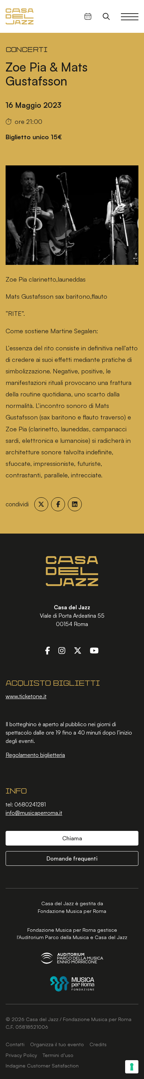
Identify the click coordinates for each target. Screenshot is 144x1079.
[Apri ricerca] (106, 16)
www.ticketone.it (26, 696)
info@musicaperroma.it (34, 812)
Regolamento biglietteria (35, 754)
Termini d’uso (58, 1054)
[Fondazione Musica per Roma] (72, 984)
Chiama (72, 838)
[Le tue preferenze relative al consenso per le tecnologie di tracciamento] (131, 1066)
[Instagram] (61, 650)
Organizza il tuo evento (57, 1044)
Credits (98, 1044)
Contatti (15, 1044)
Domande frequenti (72, 858)
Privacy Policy (21, 1054)
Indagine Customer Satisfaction (42, 1065)
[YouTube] (94, 650)
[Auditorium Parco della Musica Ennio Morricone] (72, 958)
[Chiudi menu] (129, 16)
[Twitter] (77, 650)
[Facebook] (47, 650)
